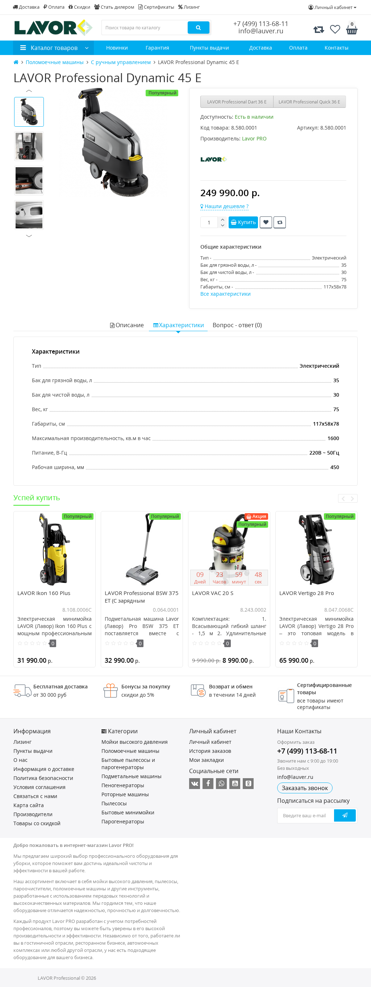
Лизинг (191, 7)
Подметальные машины (131, 776)
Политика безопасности (43, 778)
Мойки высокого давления (134, 741)
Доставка (28, 7)
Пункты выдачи (209, 47)
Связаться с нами (35, 796)
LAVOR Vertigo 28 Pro (306, 592)
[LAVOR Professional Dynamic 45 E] (113, 142)
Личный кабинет (210, 741)
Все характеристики (225, 293)
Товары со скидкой (37, 823)
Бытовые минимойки (127, 812)
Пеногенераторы (122, 785)
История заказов (210, 750)
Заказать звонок (305, 788)
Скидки (81, 7)
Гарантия (157, 47)
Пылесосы (114, 803)
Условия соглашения (39, 787)
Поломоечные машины (130, 750)
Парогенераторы (122, 821)
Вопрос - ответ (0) (237, 325)
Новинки (117, 47)
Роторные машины (125, 794)
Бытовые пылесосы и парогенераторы (128, 763)
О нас (20, 759)
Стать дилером (117, 7)
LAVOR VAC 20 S (212, 592)
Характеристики (181, 325)
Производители (33, 814)
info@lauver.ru (260, 30)
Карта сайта (28, 805)
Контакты (337, 47)
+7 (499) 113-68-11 (260, 23)
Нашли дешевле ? (226, 206)
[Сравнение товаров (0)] (319, 29)
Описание (130, 325)
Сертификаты (158, 7)
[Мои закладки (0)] (335, 29)
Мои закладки (206, 759)
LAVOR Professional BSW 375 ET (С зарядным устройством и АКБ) (142, 600)
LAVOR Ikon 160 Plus (43, 592)
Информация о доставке (43, 768)
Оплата (55, 7)
